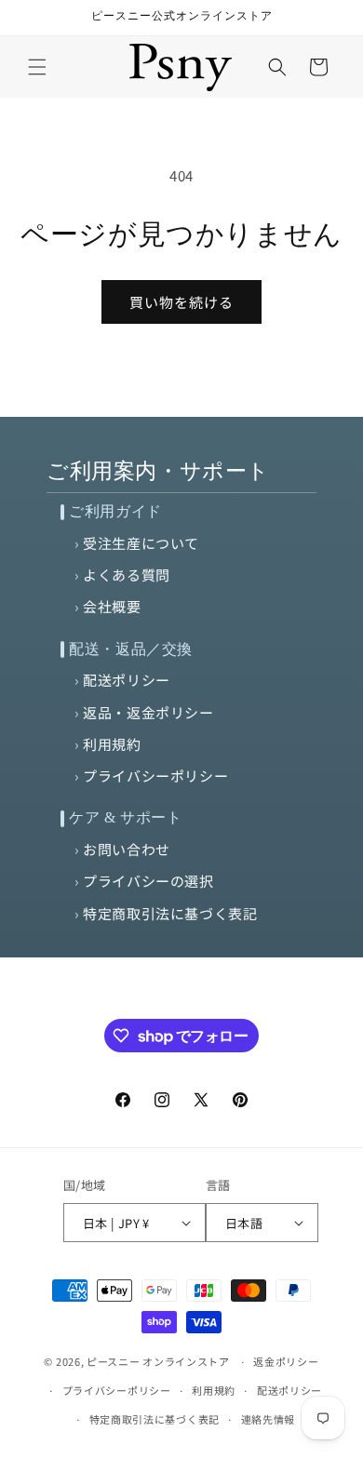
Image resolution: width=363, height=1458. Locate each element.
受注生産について (141, 543)
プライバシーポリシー (155, 775)
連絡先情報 (268, 1418)
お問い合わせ (126, 849)
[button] (37, 67)
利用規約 (112, 744)
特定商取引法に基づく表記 (170, 913)
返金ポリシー (285, 1361)
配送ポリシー (126, 679)
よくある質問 (126, 574)
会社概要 (112, 606)
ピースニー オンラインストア (158, 1361)
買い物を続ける (181, 302)
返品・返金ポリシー (148, 712)
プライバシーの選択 (148, 880)
